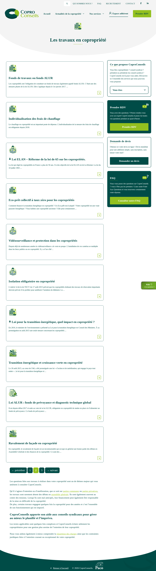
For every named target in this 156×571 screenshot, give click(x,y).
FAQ (99, 4)
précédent (18, 470)
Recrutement (113, 4)
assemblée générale (59, 494)
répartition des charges (67, 534)
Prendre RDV (142, 13)
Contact (130, 4)
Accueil (46, 14)
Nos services (95, 14)
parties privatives (90, 491)
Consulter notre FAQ (129, 200)
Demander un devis (129, 161)
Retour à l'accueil (60, 568)
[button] (67, 3)
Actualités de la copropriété (68, 14)
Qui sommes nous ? (82, 4)
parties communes (71, 491)
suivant (52, 470)
